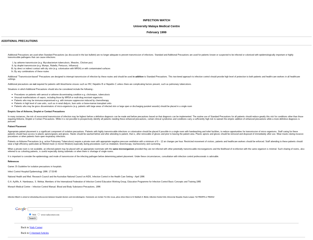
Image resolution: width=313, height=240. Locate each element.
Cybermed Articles (39, 233)
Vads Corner (36, 227)
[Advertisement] (156, 8)
